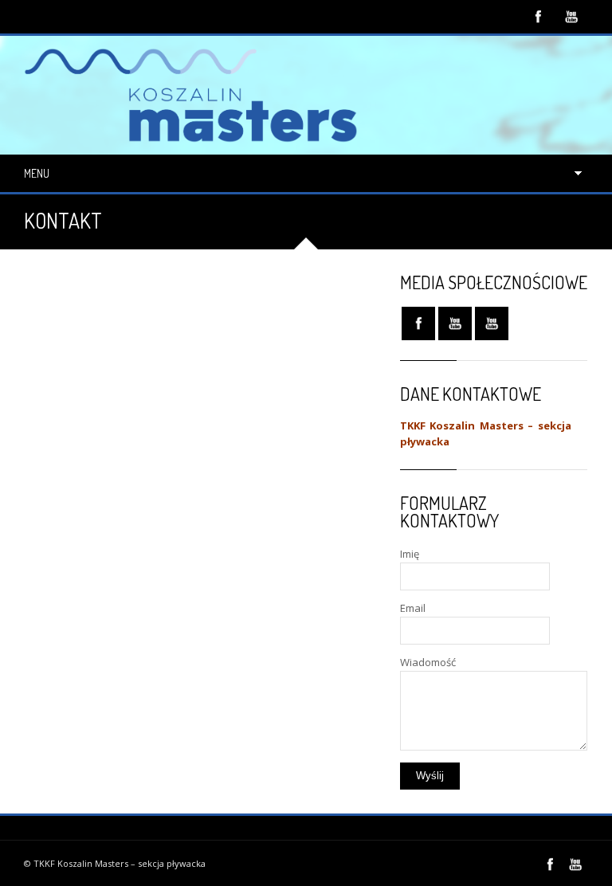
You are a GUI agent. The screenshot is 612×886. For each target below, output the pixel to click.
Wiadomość (428, 662)
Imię (409, 554)
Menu (36, 173)
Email (413, 608)
